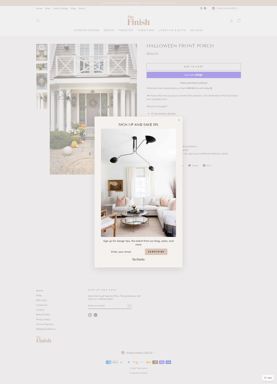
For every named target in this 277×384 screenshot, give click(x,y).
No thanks (138, 259)
